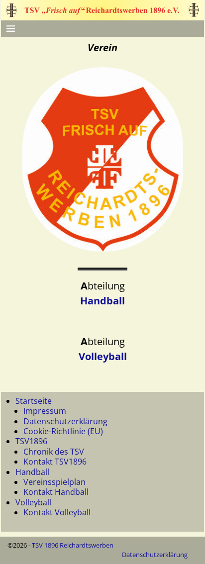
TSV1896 (31, 441)
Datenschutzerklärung (65, 421)
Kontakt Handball (56, 491)
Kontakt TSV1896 (55, 461)
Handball (102, 300)
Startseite (33, 400)
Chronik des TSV (53, 451)
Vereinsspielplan (54, 481)
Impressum (44, 410)
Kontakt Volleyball (57, 512)
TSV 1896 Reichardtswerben (72, 545)
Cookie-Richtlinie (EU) (63, 431)
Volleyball (103, 356)
